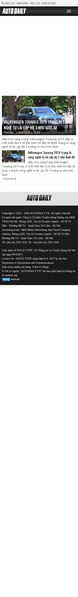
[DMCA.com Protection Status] (11, 278)
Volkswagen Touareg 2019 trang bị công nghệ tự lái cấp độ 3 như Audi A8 (51, 154)
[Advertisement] (39, 55)
